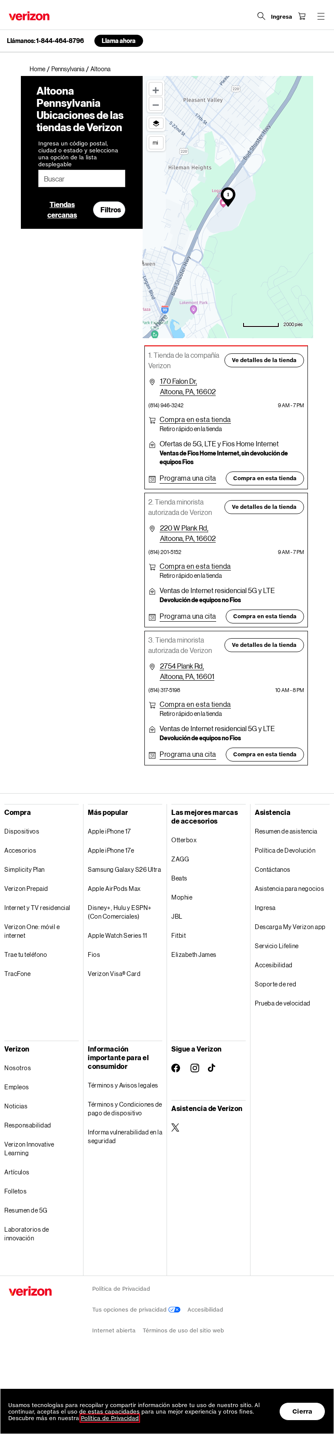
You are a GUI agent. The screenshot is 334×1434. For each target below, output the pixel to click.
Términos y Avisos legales (123, 1085)
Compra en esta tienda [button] (265, 478)
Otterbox (184, 840)
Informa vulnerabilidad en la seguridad (125, 1136)
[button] (195, 419)
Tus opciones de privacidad (130, 1309)
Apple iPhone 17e (111, 850)
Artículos (17, 1172)
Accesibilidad (274, 965)
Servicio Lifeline (277, 945)
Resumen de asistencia (286, 831)
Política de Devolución (285, 850)
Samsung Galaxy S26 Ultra (124, 869)
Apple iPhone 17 (109, 831)
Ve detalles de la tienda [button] (264, 360)
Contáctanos (273, 869)
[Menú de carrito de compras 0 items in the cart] (301, 16)
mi (155, 142)
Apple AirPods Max (114, 888)
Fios (94, 954)
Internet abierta (114, 1330)
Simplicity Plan (24, 869)
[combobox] (81, 178)
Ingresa (265, 907)
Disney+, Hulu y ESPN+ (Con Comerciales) (120, 912)
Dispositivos (21, 831)
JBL (177, 916)
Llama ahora (119, 40)
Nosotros (17, 1067)
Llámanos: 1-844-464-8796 (45, 41)
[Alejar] (156, 104)
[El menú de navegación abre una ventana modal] (321, 16)
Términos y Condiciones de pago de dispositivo (125, 1109)
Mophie (181, 897)
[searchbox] (81, 178)
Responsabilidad (27, 1125)
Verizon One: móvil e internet (32, 931)
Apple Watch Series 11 (117, 935)
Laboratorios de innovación (26, 1234)
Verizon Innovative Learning (29, 1149)
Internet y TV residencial (37, 907)
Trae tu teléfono (25, 954)
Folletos (15, 1191)
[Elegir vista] (156, 123)
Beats (179, 878)
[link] (40, 69)
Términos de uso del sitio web (183, 1330)
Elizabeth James (194, 954)
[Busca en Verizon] (261, 16)
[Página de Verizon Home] (29, 15)
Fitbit (178, 935)
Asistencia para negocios (289, 888)
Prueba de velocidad (283, 1003)
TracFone (17, 973)
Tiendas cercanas (62, 209)
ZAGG (180, 859)
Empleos (16, 1087)
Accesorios (20, 850)
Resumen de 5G (25, 1210)
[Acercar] (156, 89)
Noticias (15, 1106)
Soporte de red (275, 984)
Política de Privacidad (121, 1289)
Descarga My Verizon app (290, 926)
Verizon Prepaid (26, 888)
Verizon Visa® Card (114, 973)
